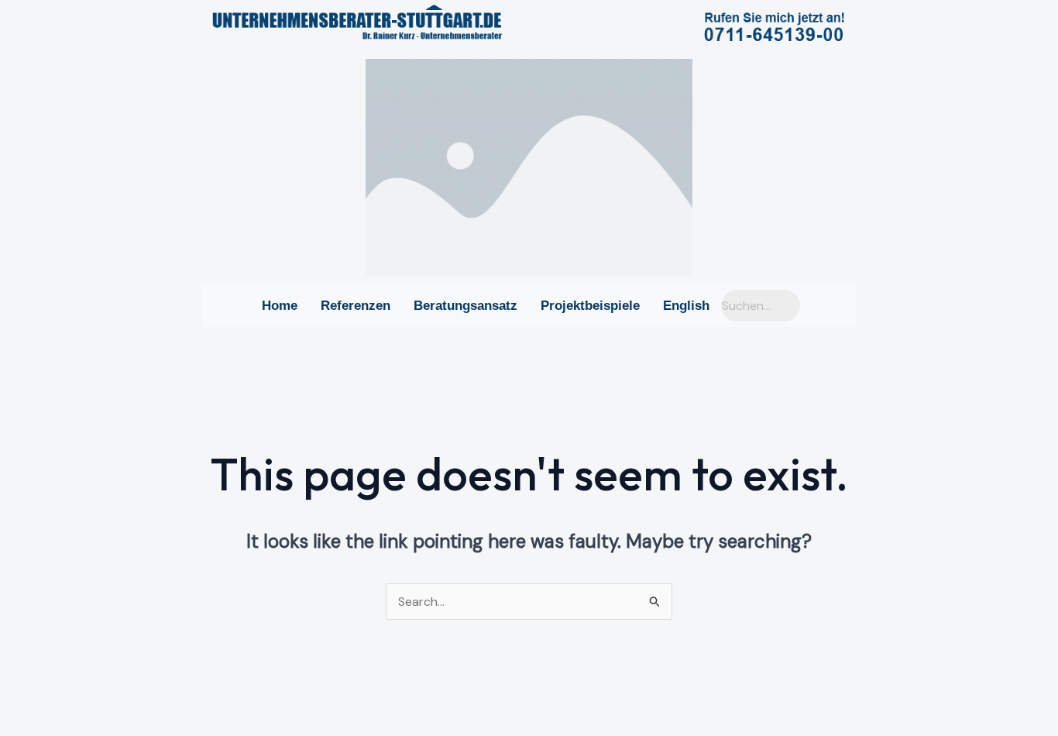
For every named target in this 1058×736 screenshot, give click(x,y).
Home (279, 305)
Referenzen (355, 305)
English (686, 305)
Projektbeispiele (590, 305)
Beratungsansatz (465, 305)
